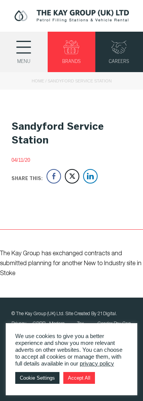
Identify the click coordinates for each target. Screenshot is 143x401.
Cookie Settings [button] (37, 378)
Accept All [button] (79, 378)
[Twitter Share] (72, 176)
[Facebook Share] (54, 176)
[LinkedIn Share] (90, 176)
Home (38, 81)
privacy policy (97, 364)
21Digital (107, 314)
